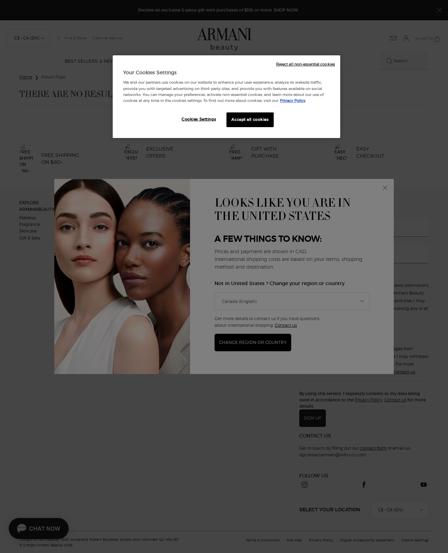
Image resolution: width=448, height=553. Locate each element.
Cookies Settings (199, 119)
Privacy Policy (293, 100)
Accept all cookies (249, 119)
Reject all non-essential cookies (305, 64)
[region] (226, 96)
